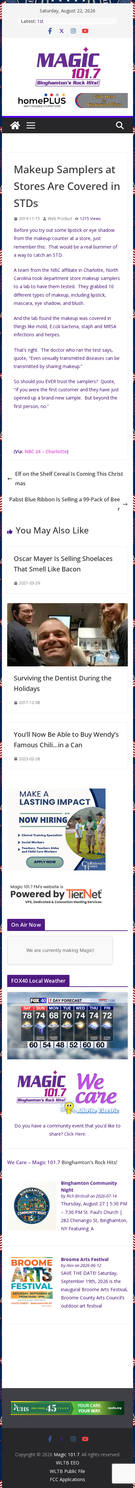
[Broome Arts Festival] (31, 1260)
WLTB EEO (67, 1463)
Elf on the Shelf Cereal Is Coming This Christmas (69, 478)
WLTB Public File (67, 1471)
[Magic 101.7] (15, 125)
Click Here (74, 1134)
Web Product (60, 218)
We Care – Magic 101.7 (33, 1162)
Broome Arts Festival (84, 1259)
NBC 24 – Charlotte (46, 451)
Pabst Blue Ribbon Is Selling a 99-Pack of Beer (64, 504)
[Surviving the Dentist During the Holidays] (67, 607)
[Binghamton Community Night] (31, 1184)
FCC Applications (67, 1479)
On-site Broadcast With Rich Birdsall (74, 21)
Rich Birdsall (78, 1196)
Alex (70, 1265)
